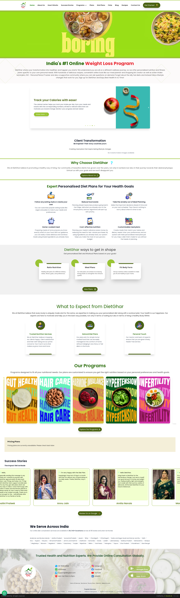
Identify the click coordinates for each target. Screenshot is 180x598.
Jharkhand (82, 541)
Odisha (59, 543)
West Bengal (146, 543)
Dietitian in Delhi (60, 591)
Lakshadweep (114, 541)
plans (92, 5)
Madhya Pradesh (126, 541)
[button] (85, 125)
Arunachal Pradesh (70, 538)
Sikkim (90, 543)
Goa (31, 541)
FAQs (110, 5)
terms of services (75, 583)
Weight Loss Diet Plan (47, 591)
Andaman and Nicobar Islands (40, 538)
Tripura (115, 543)
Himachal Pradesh (55, 541)
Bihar (86, 538)
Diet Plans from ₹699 (149, 591)
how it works (53, 5)
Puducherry (67, 543)
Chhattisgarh (104, 538)
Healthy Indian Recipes (106, 591)
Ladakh (105, 541)
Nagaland (52, 543)
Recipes (125, 5)
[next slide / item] (148, 107)
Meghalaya (35, 543)
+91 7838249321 (63, 566)
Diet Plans (101, 5)
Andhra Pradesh (57, 538)
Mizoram (43, 543)
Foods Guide (136, 591)
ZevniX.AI (169, 596)
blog (117, 5)
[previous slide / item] (31, 107)
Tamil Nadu (98, 543)
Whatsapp (62, 569)
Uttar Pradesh (124, 543)
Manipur (147, 541)
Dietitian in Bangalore (91, 591)
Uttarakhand (135, 543)
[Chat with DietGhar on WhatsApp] (4, 593)
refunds (98, 583)
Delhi (143, 538)
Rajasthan (83, 543)
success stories (67, 5)
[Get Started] (157, 5)
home (32, 5)
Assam (81, 538)
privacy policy (91, 583)
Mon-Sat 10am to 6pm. (66, 576)
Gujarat (37, 541)
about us (41, 5)
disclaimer (84, 583)
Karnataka (91, 541)
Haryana (44, 541)
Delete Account (106, 583)
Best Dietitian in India (31, 591)
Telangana (107, 543)
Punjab (75, 543)
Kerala (99, 541)
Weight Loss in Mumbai (74, 591)
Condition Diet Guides (123, 591)
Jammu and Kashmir (70, 541)
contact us (135, 5)
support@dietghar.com (66, 573)
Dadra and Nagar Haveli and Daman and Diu (125, 538)
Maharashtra (138, 541)
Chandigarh (94, 538)
